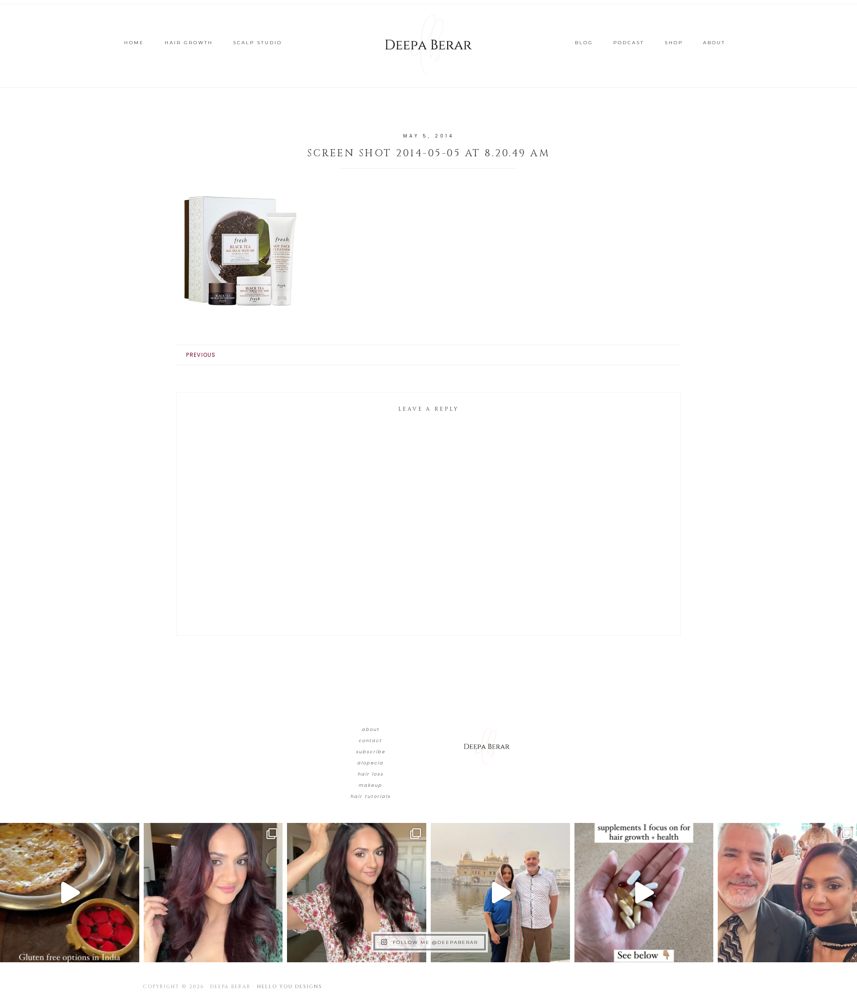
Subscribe (370, 751)
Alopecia (370, 763)
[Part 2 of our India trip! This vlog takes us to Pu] (500, 892)
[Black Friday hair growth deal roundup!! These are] (213, 892)
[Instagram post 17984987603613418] (787, 892)
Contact (370, 740)
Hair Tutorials (370, 796)
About (370, 729)
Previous (201, 355)
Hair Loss (370, 774)
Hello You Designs (289, 986)
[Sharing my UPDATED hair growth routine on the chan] (356, 892)
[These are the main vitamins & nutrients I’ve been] (644, 892)
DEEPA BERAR (428, 44)
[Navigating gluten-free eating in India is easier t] (69, 892)
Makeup (370, 785)
